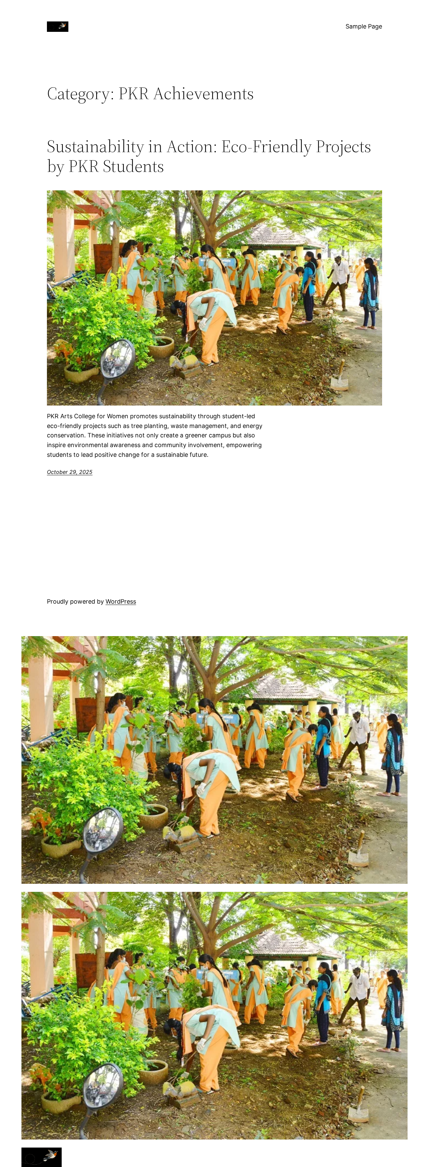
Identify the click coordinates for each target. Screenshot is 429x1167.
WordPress (121, 601)
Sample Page (364, 26)
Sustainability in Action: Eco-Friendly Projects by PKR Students (209, 156)
